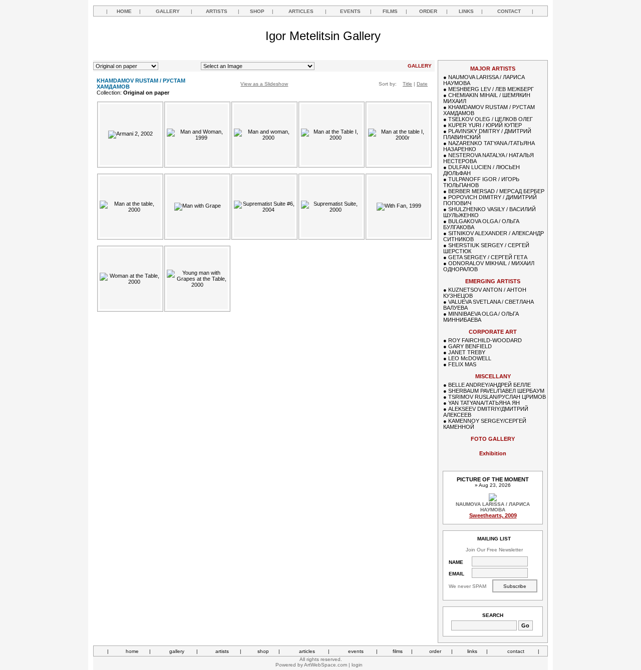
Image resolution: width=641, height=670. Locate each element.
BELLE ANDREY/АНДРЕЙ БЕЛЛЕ (489, 385)
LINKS (466, 11)
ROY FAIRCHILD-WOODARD (485, 340)
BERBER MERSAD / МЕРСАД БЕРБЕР (496, 191)
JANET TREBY (466, 352)
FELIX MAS (462, 364)
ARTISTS (216, 11)
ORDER (428, 11)
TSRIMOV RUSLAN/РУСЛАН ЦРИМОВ (497, 397)
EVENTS (350, 11)
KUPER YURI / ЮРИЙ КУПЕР (485, 125)
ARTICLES (300, 11)
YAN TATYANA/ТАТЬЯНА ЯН (484, 403)
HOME (124, 11)
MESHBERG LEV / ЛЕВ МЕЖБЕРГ (491, 89)
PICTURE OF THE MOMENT (493, 479)
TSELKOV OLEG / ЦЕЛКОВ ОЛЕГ (490, 119)
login (357, 664)
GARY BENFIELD (470, 346)
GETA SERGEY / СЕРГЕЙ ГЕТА (487, 257)
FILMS (390, 11)
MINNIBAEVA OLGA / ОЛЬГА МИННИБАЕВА (481, 317)
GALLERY (168, 11)
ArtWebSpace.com (325, 664)
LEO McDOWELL (469, 358)
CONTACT (509, 11)
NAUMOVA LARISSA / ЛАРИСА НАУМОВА (493, 506)
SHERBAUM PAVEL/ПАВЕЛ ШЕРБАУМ (496, 391)
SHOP (257, 11)
